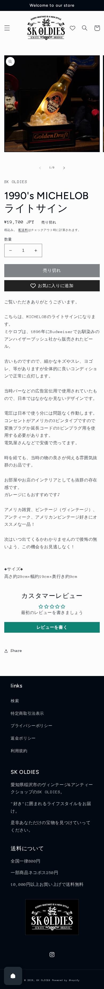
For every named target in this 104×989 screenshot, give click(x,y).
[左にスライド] (40, 168)
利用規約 (19, 751)
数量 (8, 239)
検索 (15, 701)
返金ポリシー (23, 738)
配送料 (23, 230)
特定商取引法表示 (27, 713)
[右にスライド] (64, 168)
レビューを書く (52, 627)
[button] (7, 28)
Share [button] (16, 650)
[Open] (13, 976)
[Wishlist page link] (72, 28)
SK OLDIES (43, 980)
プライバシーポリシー (31, 726)
